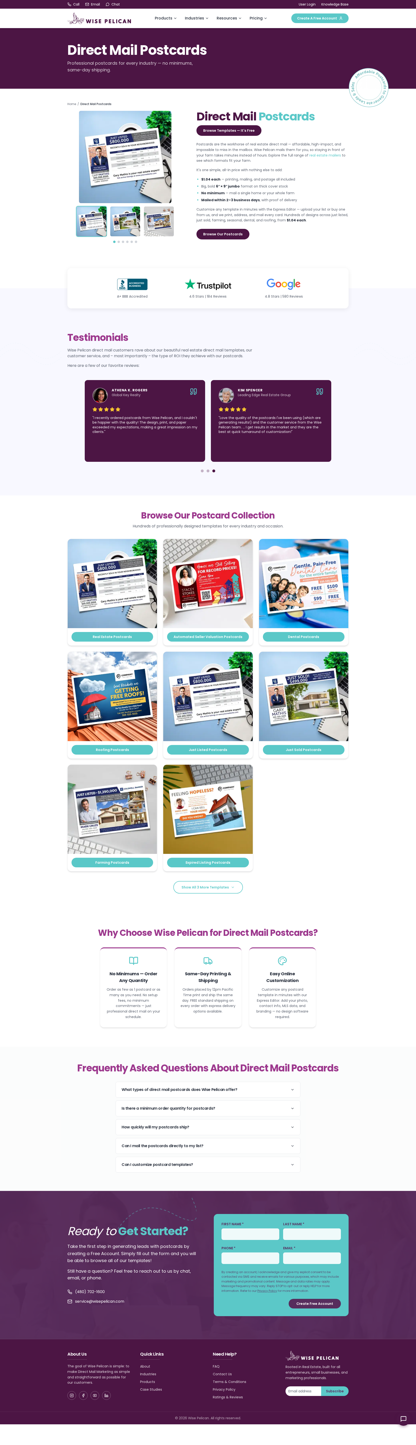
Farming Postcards (112, 862)
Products (163, 18)
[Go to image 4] (127, 242)
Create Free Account (314, 1303)
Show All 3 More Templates (205, 887)
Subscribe (335, 1391)
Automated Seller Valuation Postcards (208, 636)
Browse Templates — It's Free (229, 130)
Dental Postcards (303, 636)
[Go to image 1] (114, 242)
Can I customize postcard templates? (157, 1164)
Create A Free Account (317, 18)
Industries (194, 18)
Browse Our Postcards (223, 234)
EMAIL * (289, 1248)
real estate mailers (325, 155)
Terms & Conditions (229, 1381)
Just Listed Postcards (208, 749)
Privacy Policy (267, 1291)
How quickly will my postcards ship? (155, 1127)
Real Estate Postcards (112, 636)
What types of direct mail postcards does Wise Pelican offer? (179, 1089)
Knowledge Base (335, 4)
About (145, 1366)
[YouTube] (95, 1395)
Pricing (256, 18)
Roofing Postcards (112, 749)
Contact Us (222, 1374)
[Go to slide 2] (208, 470)
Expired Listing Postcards (208, 862)
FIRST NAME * (232, 1224)
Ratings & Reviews (228, 1397)
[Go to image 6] (136, 242)
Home (71, 104)
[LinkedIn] (106, 1395)
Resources (227, 18)
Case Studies (151, 1389)
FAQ (216, 1366)
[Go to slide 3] (213, 470)
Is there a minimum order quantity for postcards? (168, 1108)
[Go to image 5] (131, 242)
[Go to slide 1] (202, 470)
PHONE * (228, 1248)
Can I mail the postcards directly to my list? (162, 1146)
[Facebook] (83, 1395)
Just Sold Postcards (303, 749)
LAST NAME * (293, 1224)
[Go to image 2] (118, 242)
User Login (307, 4)
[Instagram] (71, 1395)
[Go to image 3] (123, 242)
